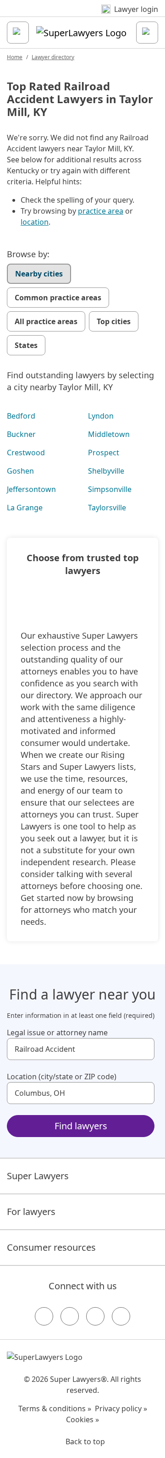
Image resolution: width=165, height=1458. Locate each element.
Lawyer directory (53, 57)
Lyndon (101, 415)
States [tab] (26, 345)
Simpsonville (110, 489)
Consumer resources (51, 1247)
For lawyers (31, 1211)
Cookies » (82, 1419)
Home (14, 57)
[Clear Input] (143, 1049)
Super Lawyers (38, 1176)
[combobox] (80, 1049)
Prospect (103, 452)
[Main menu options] (18, 33)
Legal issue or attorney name (57, 1032)
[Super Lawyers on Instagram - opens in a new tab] (69, 1316)
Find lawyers (81, 1126)
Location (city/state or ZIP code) (61, 1076)
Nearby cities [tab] (39, 274)
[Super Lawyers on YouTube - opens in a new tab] (95, 1316)
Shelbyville (106, 470)
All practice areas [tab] (46, 321)
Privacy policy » (121, 1408)
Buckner (21, 434)
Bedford (21, 415)
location (35, 222)
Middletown (109, 434)
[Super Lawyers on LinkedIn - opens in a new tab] (121, 1316)
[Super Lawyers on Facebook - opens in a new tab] (44, 1316)
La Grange (25, 507)
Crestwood (26, 452)
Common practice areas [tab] (58, 298)
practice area (100, 211)
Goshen (20, 470)
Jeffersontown (31, 489)
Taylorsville (107, 507)
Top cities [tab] (114, 321)
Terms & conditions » (54, 1408)
